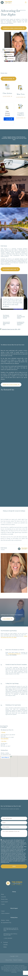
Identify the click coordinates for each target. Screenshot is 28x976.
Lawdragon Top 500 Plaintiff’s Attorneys (20, 323)
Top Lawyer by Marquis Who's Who (6, 323)
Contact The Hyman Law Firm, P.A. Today (14, 636)
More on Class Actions (10, 384)
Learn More (6, 96)
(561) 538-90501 (4, 738)
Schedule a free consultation (12, 28)
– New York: (3, 741)
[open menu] (25, 2)
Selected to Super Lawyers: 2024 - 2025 (11, 329)
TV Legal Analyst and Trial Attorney (21, 316)
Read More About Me (9, 269)
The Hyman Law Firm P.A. (14, 653)
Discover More (7, 78)
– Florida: (3, 732)
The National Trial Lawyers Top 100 (6, 316)
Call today (6, 618)
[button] (20, 2)
